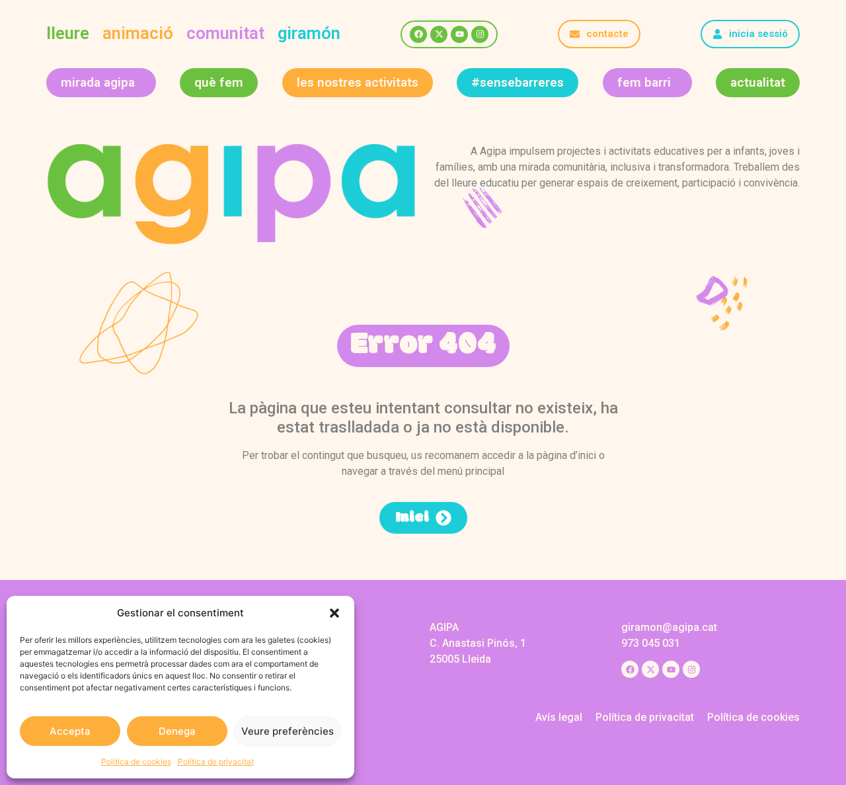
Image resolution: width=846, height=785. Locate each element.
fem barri (644, 82)
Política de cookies (136, 761)
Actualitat (757, 82)
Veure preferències (287, 731)
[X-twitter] (438, 34)
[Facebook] (418, 34)
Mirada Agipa (98, 82)
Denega (177, 731)
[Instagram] (479, 34)
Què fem (218, 82)
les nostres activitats (357, 82)
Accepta (70, 731)
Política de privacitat (216, 761)
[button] (334, 613)
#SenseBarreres (517, 82)
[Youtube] (459, 34)
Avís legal (558, 717)
